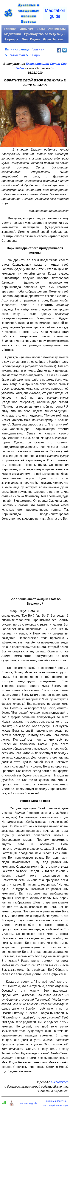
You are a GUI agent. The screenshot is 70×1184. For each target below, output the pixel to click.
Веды (40, 28)
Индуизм (26, 28)
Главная (10, 28)
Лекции (35, 55)
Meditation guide (28, 1103)
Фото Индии (30, 39)
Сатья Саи (17, 55)
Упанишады (57, 28)
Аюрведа (11, 39)
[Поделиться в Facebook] (59, 50)
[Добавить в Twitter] (64, 50)
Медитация (12, 34)
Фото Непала (53, 39)
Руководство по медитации (44, 34)
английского (60, 1082)
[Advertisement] (35, 559)
